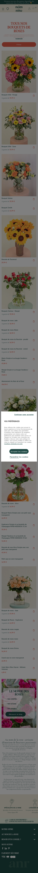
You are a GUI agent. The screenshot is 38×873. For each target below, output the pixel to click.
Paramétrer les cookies (19, 457)
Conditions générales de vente (13, 444)
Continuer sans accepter (24, 415)
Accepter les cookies (19, 452)
